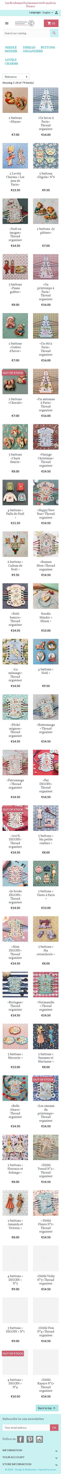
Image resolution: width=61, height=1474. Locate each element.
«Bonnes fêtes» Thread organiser (46, 566)
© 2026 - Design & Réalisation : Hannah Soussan (30, 1469)
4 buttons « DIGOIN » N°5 (15, 1280)
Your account (14, 1457)
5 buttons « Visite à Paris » (46, 895)
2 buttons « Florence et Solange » (15, 1169)
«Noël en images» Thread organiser (15, 234)
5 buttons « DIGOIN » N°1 (15, 1330)
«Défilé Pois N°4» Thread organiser (45, 1332)
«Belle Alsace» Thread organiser (15, 1111)
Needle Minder (11, 50)
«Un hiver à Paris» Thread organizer (46, 123)
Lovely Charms (11, 62)
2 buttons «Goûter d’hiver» (15, 347)
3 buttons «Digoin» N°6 (46, 176)
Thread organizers (33, 50)
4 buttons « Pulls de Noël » (15, 514)
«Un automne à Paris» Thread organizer (46, 405)
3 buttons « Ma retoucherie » (46, 950)
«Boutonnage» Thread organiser (46, 728)
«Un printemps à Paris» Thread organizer (45, 292)
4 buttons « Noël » (46, 671)
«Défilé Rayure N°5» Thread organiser (45, 1385)
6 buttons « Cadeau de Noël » (15, 566)
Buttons (48, 48)
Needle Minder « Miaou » (45, 617)
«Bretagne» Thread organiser (15, 1006)
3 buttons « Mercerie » (15, 1056)
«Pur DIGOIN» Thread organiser (46, 786)
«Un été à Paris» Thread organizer (46, 349)
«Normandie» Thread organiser (45, 1006)
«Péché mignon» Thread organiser (15, 730)
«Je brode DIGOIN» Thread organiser (15, 897)
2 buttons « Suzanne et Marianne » (46, 1058)
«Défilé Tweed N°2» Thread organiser (46, 1170)
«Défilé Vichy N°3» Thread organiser (46, 1280)
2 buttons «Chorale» (15, 401)
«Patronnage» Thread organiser (15, 784)
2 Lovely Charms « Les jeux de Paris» (15, 179)
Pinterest (30, 1439)
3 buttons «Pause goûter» (15, 288)
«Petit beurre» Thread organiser (15, 619)
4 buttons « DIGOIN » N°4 (15, 1383)
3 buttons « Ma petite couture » (46, 839)
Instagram (39, 1439)
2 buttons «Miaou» (15, 120)
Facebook (20, 1439)
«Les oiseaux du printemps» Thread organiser (45, 1113)
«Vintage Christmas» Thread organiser (46, 460)
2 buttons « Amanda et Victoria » (15, 1224)
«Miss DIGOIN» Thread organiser (15, 952)
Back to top (47, 1408)
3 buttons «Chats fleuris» (15, 458)
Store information (17, 1464)
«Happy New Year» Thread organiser (46, 514)
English (47, 12)
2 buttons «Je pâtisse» (46, 231)
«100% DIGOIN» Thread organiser (15, 841)
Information (12, 1450)
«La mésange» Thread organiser (15, 675)
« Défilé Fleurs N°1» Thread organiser (46, 1226)
